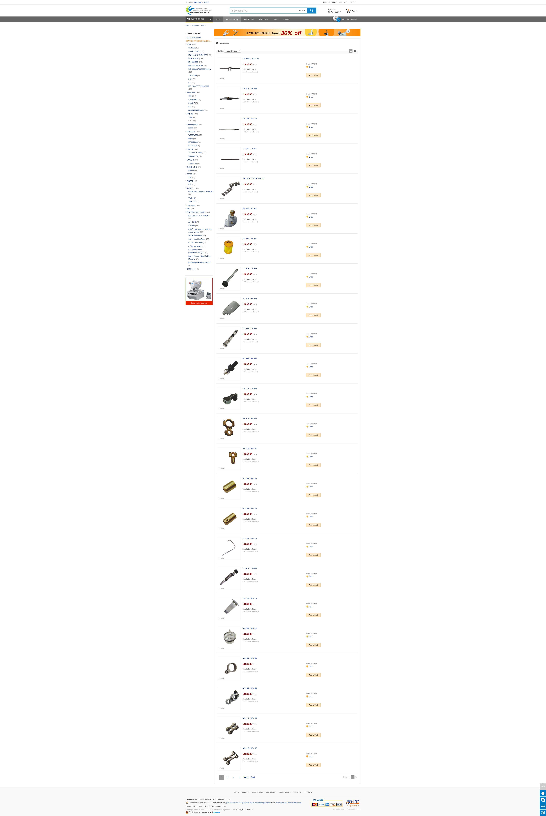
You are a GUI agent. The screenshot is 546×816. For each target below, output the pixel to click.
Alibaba (221, 799)
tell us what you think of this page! (288, 802)
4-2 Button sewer (195, 246)
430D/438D (193, 99)
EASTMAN (191, 205)
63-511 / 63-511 (250, 418)
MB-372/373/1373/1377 (197, 55)
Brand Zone (263, 19)
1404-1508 (191, 269)
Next (246, 777)
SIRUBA (190, 149)
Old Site (353, 2)
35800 (191, 128)
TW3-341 (192, 201)
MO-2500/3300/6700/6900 (198, 86)
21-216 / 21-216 (250, 298)
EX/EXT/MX (193, 145)
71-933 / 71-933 (250, 328)
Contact (286, 19)
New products (271, 792)
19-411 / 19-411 (250, 388)
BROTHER (191, 92)
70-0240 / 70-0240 (251, 58)
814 (190, 106)
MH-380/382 (193, 62)
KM (188, 208)
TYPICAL (191, 188)
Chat (311, 67)
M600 (190, 138)
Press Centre (284, 792)
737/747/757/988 (195, 152)
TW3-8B (191, 198)
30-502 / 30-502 (250, 208)
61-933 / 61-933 (250, 358)
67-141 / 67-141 (250, 688)
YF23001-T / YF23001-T (253, 178)
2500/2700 (192, 163)
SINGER (190, 181)
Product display (232, 19)
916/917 (191, 103)
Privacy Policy (209, 806)
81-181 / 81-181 (250, 508)
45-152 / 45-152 (250, 598)
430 (190, 96)
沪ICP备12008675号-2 (244, 809)
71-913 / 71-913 (250, 268)
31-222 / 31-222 (250, 238)
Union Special (192, 124)
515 (190, 79)
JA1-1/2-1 (192, 222)
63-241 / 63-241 (250, 658)
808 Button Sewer (195, 235)
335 (190, 177)
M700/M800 (193, 142)
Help (333, 2)
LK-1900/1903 (194, 51)
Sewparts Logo (199, 9)
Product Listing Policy (194, 806)
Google (227, 799)
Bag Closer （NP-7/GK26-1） (199, 215)
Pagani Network (204, 799)
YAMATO (190, 160)
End (253, 777)
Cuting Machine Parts (196, 239)
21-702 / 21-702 (250, 538)
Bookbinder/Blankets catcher (199, 262)
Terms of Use (221, 806)
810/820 (191, 225)
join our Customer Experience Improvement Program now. (248, 802)
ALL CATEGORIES (195, 19)
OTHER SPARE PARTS (196, 212)
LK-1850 (191, 47)
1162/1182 (192, 75)
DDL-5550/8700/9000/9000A (199, 69)
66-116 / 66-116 (250, 748)
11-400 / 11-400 (250, 148)
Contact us (308, 792)
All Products (195, 25)
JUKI (189, 44)
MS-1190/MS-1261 (195, 65)
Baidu (214, 799)
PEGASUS (191, 131)
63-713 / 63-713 (250, 448)
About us (342, 2)
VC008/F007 (193, 156)
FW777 (191, 170)
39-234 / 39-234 (250, 628)
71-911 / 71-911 (250, 568)
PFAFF (190, 174)
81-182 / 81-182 (250, 478)
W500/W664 (193, 135)
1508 (190, 117)
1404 (202, 25)
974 (190, 184)
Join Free (197, 2)
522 (190, 82)
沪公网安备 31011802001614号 (200, 812)
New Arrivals (249, 19)
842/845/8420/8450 (196, 110)
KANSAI (190, 114)
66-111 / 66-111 (250, 718)
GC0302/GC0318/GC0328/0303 (200, 191)
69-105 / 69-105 (250, 118)
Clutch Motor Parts (195, 242)
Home (325, 2)
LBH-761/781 (193, 58)
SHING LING (192, 167)
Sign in (206, 2)
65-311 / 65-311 (250, 88)
